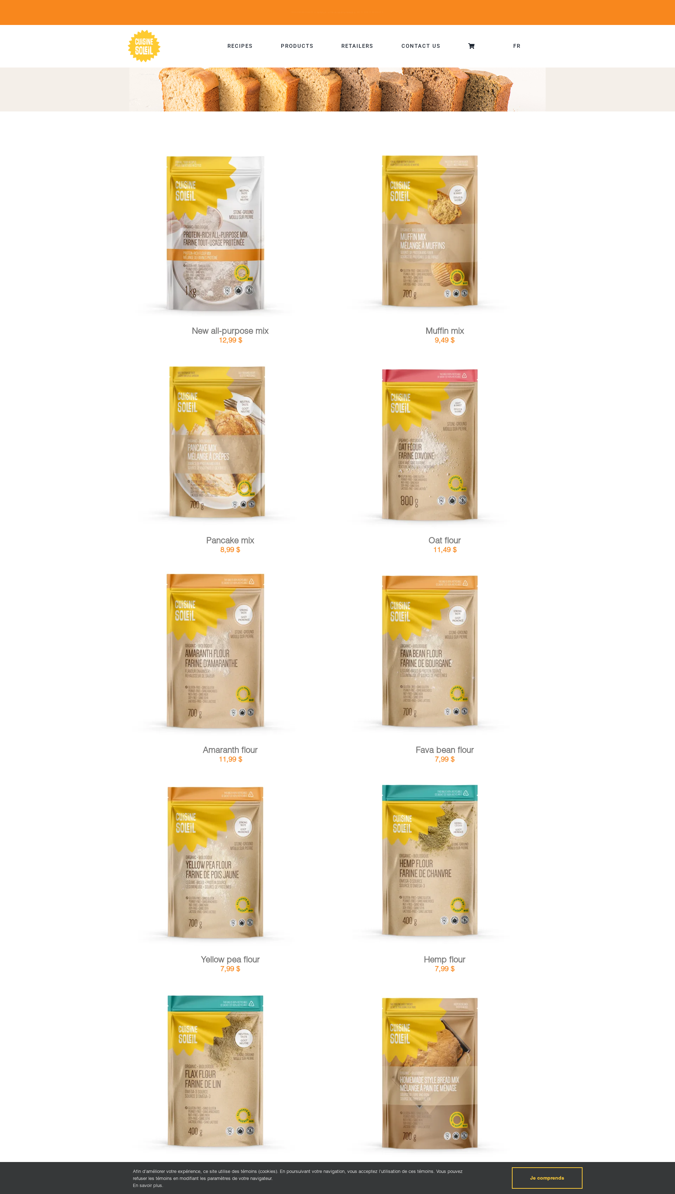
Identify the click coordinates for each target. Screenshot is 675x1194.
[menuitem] (517, 46)
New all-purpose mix (230, 331)
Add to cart (196, 236)
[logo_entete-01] (144, 31)
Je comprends (547, 1178)
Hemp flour (444, 959)
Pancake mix (230, 540)
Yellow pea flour (230, 959)
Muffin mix (445, 331)
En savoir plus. (148, 1185)
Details (236, 235)
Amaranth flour (230, 750)
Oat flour (445, 540)
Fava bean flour (445, 750)
